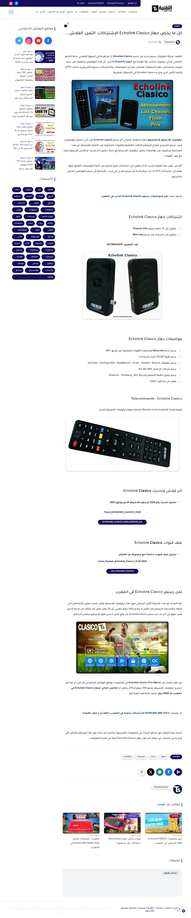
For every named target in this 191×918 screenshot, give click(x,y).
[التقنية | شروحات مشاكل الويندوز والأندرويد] (162, 8)
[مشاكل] (102, 907)
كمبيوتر (38, 243)
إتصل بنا (80, 3)
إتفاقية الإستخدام (96, 3)
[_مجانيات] (60, 913)
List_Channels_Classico (122, 571)
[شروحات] (108, 907)
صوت (50, 230)
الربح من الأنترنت (56, 12)
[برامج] (42, 907)
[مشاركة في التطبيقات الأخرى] (141, 772)
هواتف (20, 263)
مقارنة (20, 257)
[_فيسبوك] (72, 907)
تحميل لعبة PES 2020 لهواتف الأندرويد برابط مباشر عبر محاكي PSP (24, 165)
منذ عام (26, 51)
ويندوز (102, 12)
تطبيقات (83, 12)
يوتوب (50, 277)
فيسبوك (35, 237)
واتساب (49, 270)
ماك (27, 243)
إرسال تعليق (170, 873)
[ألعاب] (84, 907)
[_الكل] (48, 907)
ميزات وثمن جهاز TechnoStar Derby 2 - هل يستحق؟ (124, 841)
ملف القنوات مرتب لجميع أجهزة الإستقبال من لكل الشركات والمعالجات (23, 95)
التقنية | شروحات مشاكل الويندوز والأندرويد (137, 909)
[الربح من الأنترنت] (36, 907)
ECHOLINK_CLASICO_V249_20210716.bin (122, 522)
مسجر (19, 250)
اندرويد (17, 196)
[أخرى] (30, 907)
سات (153, 757)
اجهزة (177, 26)
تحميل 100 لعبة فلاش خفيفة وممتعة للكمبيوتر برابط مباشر (24, 77)
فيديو (50, 237)
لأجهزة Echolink (103, 140)
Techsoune (169, 42)
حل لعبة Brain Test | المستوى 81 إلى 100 (22, 147)
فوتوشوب (22, 230)
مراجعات (141, 757)
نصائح (35, 263)
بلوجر (36, 203)
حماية (50, 223)
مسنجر (49, 257)
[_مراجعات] (24, 907)
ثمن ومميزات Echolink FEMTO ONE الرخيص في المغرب (165, 841)
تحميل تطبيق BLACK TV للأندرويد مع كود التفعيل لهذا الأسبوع (22, 113)
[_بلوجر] (18, 907)
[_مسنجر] (60, 907)
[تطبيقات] (78, 907)
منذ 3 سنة (25, 87)
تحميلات (49, 210)
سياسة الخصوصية (115, 3)
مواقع (50, 263)
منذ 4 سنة (25, 158)
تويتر (19, 210)
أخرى (42, 12)
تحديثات (21, 203)
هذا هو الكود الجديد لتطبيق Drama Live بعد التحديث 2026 (23, 59)
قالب (19, 237)
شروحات (132, 12)
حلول (18, 216)
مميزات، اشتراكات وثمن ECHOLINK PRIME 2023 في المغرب (85, 843)
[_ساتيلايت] (12, 907)
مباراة (17, 243)
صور (37, 230)
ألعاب (94, 12)
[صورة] (45, 56)
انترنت (29, 196)
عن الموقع (132, 3)
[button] (168, 772)
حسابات (31, 216)
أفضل (50, 190)
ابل (39, 190)
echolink (127, 757)
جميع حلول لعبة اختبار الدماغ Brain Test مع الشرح (24, 131)
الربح (50, 196)
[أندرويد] (96, 907)
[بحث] (11, 12)
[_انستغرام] (54, 907)
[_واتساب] (66, 907)
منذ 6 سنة (25, 69)
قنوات (50, 243)
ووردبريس (33, 270)
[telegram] (19, 40)
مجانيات (49, 250)
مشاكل (122, 12)
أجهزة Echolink (123, 62)
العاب (40, 196)
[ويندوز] (90, 907)
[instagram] (11, 3)
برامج (70, 12)
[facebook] (16, 3)
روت (40, 223)
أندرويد (111, 12)
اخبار (17, 190)
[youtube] (38, 40)
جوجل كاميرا (47, 216)
